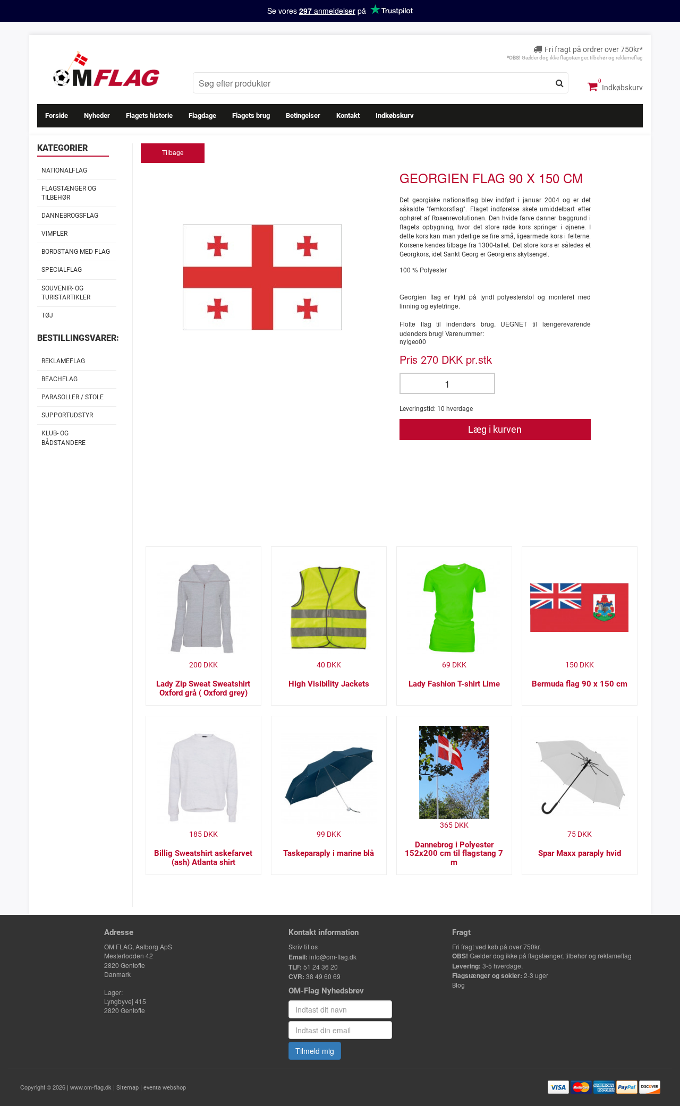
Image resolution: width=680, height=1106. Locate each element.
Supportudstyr (67, 415)
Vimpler (54, 233)
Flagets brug (251, 115)
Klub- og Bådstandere (63, 438)
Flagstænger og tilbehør (68, 193)
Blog (458, 985)
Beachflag (59, 379)
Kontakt (348, 115)
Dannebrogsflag (69, 215)
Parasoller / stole (72, 397)
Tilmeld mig (314, 1050)
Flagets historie (149, 115)
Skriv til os (303, 947)
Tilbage (172, 153)
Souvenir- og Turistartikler (65, 293)
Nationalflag (64, 170)
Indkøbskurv (621, 87)
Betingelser (303, 115)
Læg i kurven (495, 429)
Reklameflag (63, 361)
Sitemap (127, 1087)
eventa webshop (164, 1087)
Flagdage (202, 115)
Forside (56, 115)
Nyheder (97, 115)
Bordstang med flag (75, 251)
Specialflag (61, 269)
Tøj (47, 315)
